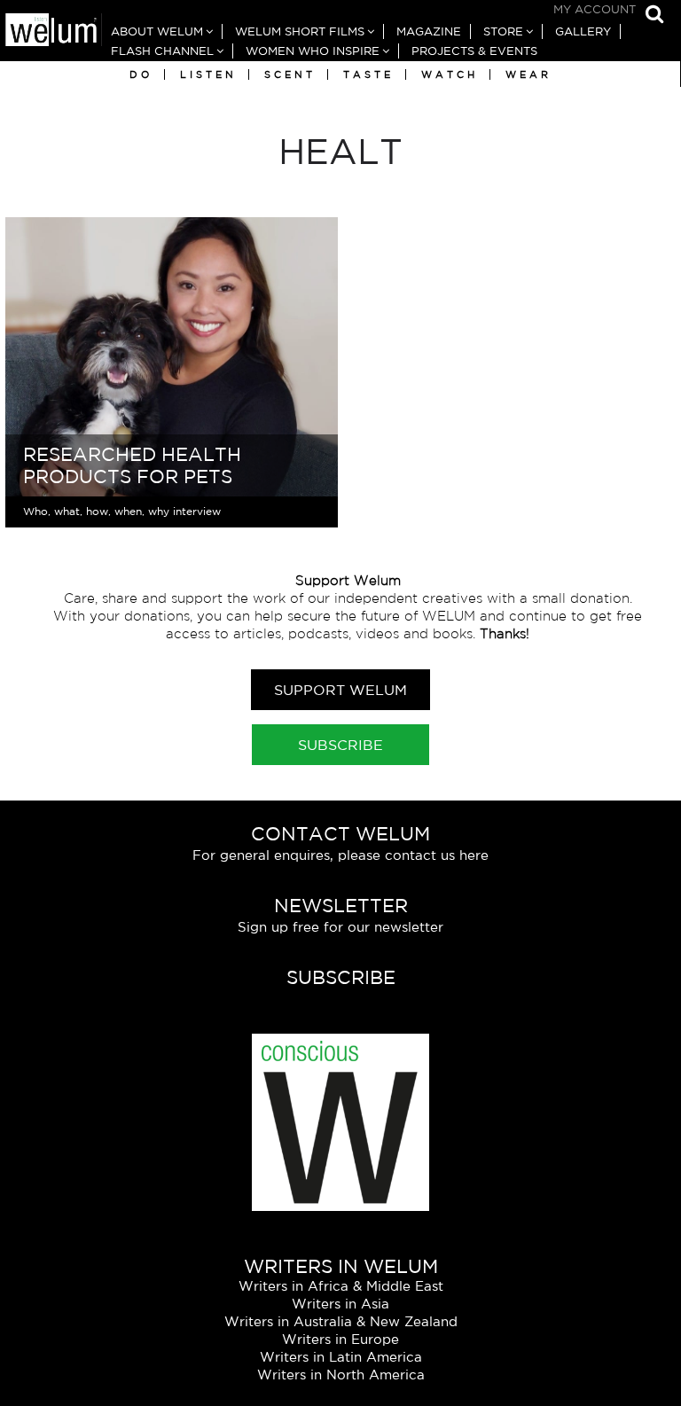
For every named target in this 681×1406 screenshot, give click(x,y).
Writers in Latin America (341, 1356)
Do (141, 74)
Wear (528, 74)
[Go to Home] (51, 32)
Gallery (583, 31)
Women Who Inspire (313, 51)
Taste (368, 74)
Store (503, 31)
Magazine (428, 31)
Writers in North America (341, 1374)
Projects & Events (474, 51)
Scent (290, 74)
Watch (449, 74)
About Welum (157, 31)
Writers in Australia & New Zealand (341, 1321)
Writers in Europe (340, 1339)
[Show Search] (650, 15)
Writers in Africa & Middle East (341, 1285)
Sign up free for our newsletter (340, 926)
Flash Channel (162, 51)
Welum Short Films (299, 31)
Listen (208, 74)
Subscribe (340, 745)
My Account (594, 9)
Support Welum (340, 690)
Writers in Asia (340, 1303)
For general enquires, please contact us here (340, 855)
